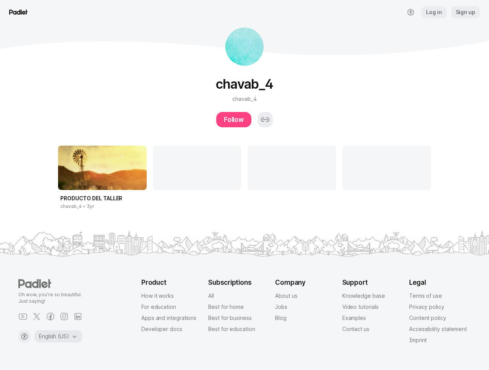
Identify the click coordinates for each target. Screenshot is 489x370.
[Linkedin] (78, 316)
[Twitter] (36, 316)
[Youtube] (23, 316)
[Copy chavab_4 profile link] (265, 119)
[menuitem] (411, 12)
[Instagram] (64, 316)
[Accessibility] (24, 336)
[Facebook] (50, 316)
